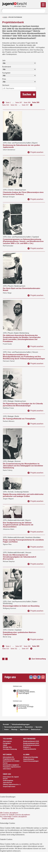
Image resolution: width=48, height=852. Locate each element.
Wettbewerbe (29, 739)
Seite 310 (5, 105)
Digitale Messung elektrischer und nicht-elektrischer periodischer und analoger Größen (23, 495)
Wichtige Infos (7, 747)
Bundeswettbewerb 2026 (31, 741)
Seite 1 (8, 102)
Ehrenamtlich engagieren (11, 765)
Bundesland (6, 67)
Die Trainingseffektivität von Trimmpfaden (19, 419)
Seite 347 (25, 105)
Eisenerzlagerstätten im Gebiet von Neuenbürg (21, 606)
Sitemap (14, 729)
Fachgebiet (6, 73)
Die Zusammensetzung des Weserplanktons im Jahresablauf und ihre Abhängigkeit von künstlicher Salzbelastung (23, 466)
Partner (5, 763)
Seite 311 (14, 105)
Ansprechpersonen (9, 786)
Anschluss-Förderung (10, 749)
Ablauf (5, 745)
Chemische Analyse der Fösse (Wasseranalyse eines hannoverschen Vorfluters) (23, 193)
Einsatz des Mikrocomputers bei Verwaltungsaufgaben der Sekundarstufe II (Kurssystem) (19, 557)
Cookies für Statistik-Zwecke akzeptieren (15, 815)
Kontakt (6, 724)
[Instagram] (35, 677)
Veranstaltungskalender (13, 727)
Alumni (26, 754)
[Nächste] (31, 105)
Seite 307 (18, 102)
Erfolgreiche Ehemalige (30, 757)
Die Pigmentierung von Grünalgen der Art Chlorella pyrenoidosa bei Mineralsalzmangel (23, 405)
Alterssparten (7, 741)
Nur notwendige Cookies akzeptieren (13, 816)
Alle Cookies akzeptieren (9, 813)
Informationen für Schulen (11, 761)
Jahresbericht (7, 782)
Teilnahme (7, 739)
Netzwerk (7, 754)
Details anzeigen (8, 818)
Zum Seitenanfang (39, 658)
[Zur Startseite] (15, 6)
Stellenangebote (8, 780)
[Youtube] (43, 677)
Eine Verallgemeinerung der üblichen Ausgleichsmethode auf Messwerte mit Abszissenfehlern (18, 525)
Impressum (24, 729)
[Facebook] (39, 677)
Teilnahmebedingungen (20, 724)
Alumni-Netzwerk (28, 759)
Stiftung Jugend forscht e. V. (12, 784)
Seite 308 (27, 102)
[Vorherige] (3, 102)
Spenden (38, 727)
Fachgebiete (7, 743)
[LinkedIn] (31, 677)
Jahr (3, 60)
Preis (4, 79)
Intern (6, 729)
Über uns (7, 774)
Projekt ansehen (36, 152)
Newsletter (29, 727)
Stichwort (5, 85)
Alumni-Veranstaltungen (31, 761)
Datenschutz (36, 729)
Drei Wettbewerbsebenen (31, 745)
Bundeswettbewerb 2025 (31, 743)
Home (5, 17)
